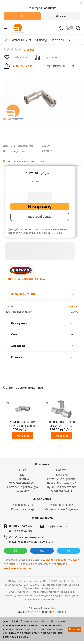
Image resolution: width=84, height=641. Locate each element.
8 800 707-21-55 (20, 526)
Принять (74, 629)
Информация (42, 499)
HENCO (74, 306)
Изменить (61, 16)
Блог (23, 474)
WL (52, 608)
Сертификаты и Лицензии (61, 509)
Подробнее (22, 435)
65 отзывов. (60, 611)
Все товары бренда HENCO (26, 278)
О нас (22, 470)
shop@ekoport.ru (56, 526)
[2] (8, 49)
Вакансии (61, 474)
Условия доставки (61, 504)
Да (22, 16)
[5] (19, 49)
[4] (16, 49)
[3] (12, 49)
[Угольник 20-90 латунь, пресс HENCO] (42, 103)
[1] (5, 49)
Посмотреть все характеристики (23, 161)
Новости (61, 470)
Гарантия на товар (22, 509)
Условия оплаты (22, 504)
